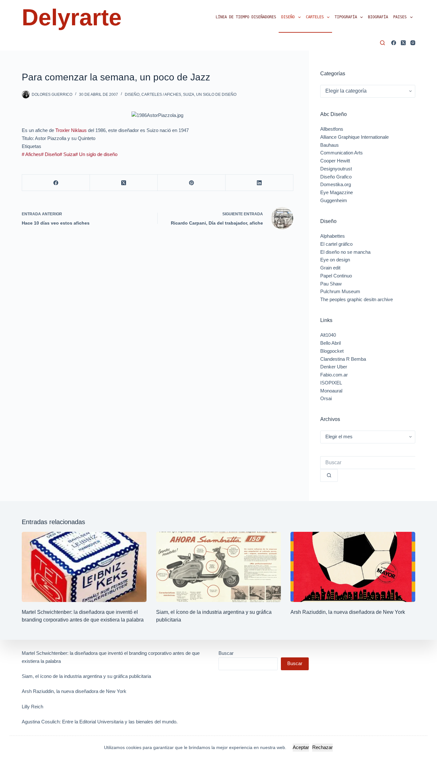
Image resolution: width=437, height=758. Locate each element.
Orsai (326, 398)
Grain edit (330, 267)
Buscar (226, 653)
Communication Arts (341, 152)
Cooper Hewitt (335, 160)
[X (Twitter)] (403, 42)
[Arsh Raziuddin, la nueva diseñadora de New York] (352, 567)
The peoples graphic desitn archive (356, 299)
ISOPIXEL (331, 382)
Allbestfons (331, 129)
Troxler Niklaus (71, 130)
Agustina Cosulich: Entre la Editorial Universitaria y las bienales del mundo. (100, 721)
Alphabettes (332, 236)
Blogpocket (332, 351)
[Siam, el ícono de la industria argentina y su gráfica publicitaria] (218, 567)
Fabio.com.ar (334, 374)
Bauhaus (329, 145)
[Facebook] (393, 42)
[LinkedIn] (259, 183)
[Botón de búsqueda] (329, 475)
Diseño (288, 17)
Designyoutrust (336, 168)
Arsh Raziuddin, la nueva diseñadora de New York (347, 612)
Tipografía (346, 17)
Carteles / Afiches (161, 94)
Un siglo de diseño (216, 94)
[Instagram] (412, 42)
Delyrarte (72, 17)
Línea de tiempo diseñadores (246, 17)
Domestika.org (335, 184)
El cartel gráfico (336, 244)
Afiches (31, 154)
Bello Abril (330, 343)
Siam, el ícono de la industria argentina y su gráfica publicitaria (86, 676)
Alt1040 (328, 335)
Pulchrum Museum (340, 291)
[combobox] (367, 462)
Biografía (378, 17)
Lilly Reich (32, 706)
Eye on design (335, 259)
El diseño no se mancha (345, 252)
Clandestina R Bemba (343, 359)
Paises (400, 17)
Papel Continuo (336, 275)
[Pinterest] (192, 183)
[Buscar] (382, 42)
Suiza (188, 94)
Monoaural (331, 390)
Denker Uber (333, 366)
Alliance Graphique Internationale (354, 137)
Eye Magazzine (336, 192)
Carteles (315, 17)
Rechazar (322, 747)
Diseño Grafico (336, 176)
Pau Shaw (331, 283)
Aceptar (301, 747)
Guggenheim (333, 200)
